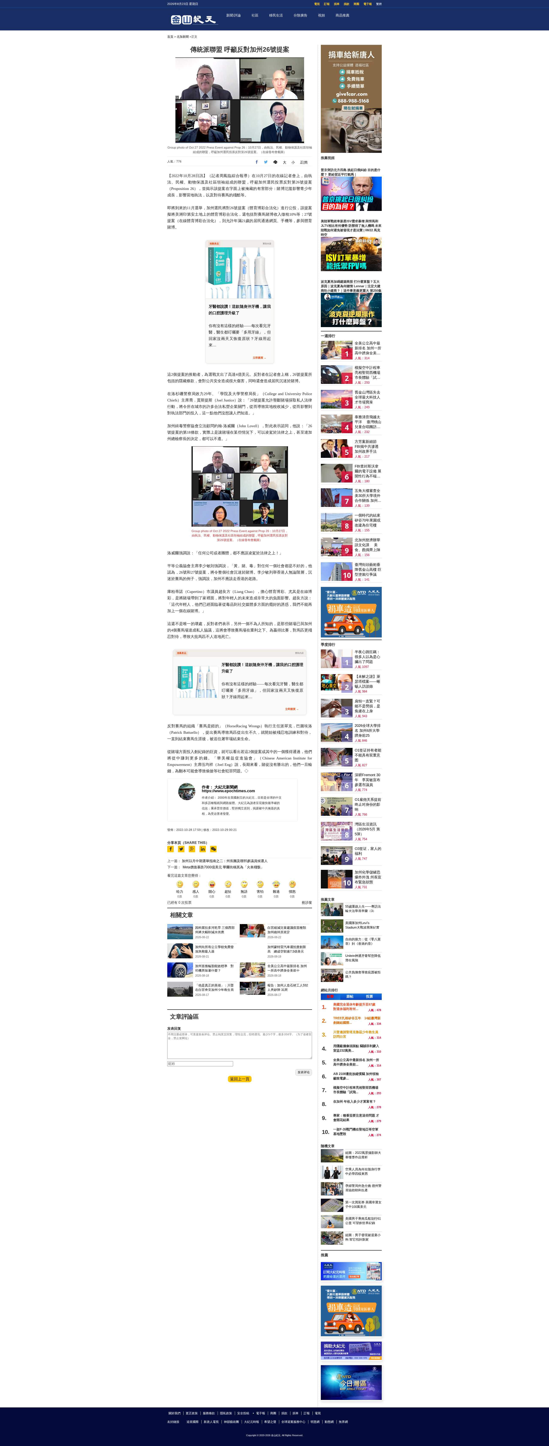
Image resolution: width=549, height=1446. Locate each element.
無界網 (343, 1421)
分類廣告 (300, 15)
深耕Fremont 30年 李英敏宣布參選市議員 (367, 780)
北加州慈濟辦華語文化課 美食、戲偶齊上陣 (367, 545)
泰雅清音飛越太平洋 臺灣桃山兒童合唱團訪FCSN (368, 422)
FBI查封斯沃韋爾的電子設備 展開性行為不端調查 (368, 471)
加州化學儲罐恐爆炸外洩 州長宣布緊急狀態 (368, 877)
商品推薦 (342, 15)
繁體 (379, 4)
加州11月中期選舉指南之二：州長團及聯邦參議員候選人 (225, 861)
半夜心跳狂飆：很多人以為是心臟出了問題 (367, 657)
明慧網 (315, 1421)
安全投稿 (243, 1413)
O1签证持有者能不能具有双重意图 (368, 755)
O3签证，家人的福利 (368, 851)
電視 (317, 4)
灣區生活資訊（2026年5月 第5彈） (367, 829)
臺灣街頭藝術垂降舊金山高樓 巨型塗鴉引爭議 (368, 570)
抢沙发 (307, 902)
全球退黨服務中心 (293, 1421)
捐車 (336, 4)
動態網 (329, 1421)
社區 (255, 15)
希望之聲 (270, 1421)
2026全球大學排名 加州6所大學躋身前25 (368, 731)
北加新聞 (183, 36)
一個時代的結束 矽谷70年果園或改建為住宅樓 (367, 520)
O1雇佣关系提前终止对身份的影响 (368, 805)
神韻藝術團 (231, 1421)
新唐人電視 (211, 1421)
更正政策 (192, 1413)
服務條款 (209, 1413)
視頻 (321, 15)
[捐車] (351, 636)
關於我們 (175, 1413)
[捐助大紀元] (351, 1358)
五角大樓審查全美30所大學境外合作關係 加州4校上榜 (367, 496)
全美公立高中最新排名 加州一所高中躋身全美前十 (368, 348)
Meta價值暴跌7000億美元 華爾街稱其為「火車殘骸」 (223, 867)
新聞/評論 (233, 15)
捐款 (346, 4)
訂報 (327, 4)
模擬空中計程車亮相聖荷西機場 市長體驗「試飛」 (367, 373)
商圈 (356, 4)
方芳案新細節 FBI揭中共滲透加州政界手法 (367, 447)
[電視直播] (351, 1399)
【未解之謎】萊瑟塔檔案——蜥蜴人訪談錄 (367, 681)
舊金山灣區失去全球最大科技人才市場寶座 (367, 397)
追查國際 (193, 1421)
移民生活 (276, 15)
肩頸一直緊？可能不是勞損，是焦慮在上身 (367, 706)
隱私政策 (226, 1413)
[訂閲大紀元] (351, 1279)
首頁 (170, 36)
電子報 (367, 4)
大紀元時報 (251, 1421)
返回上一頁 (239, 1079)
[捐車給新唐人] (351, 151)
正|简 (304, 162)
